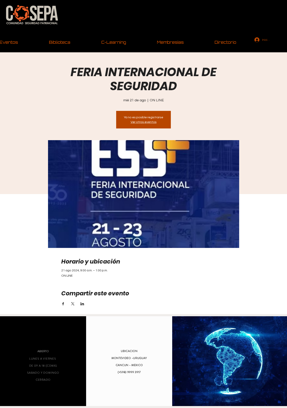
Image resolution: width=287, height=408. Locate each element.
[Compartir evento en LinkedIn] (82, 303)
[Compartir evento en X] (73, 303)
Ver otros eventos (144, 122)
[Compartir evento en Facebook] (63, 303)
